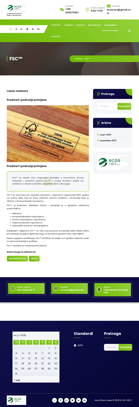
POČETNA (56, 25)
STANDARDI (109, 25)
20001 (80, 345)
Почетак (78, 58)
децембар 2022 (108, 140)
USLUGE (80, 25)
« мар (17, 380)
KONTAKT (56, 36)
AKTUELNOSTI (94, 25)
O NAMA (68, 25)
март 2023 (105, 134)
